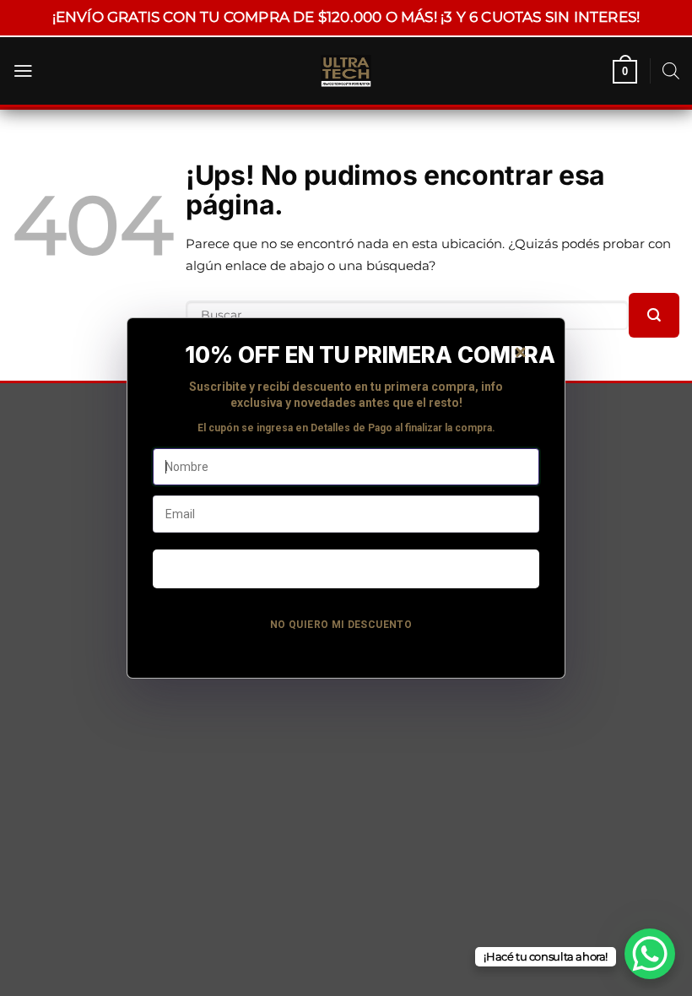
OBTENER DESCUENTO (345, 568)
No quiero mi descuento (341, 625)
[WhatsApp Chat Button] (649, 953)
